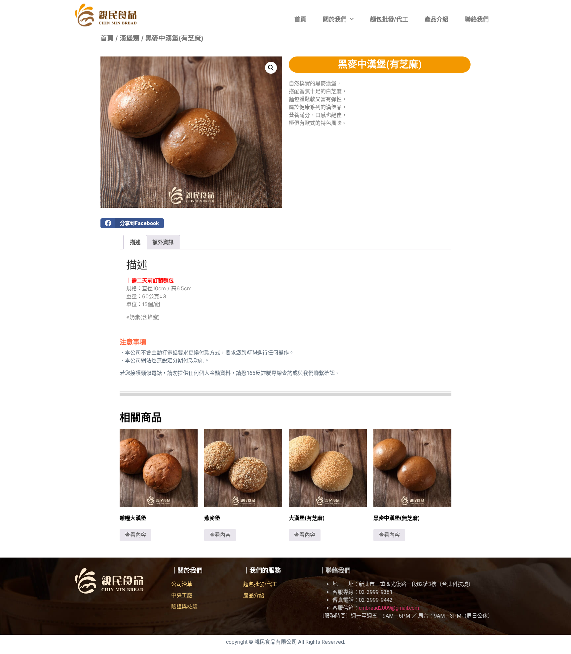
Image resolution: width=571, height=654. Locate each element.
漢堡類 (129, 38)
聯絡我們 (477, 19)
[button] (271, 68)
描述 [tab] (135, 242)
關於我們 (335, 19)
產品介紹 (436, 19)
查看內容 (135, 535)
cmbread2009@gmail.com (389, 608)
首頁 (300, 19)
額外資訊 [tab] (162, 242)
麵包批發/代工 (389, 19)
